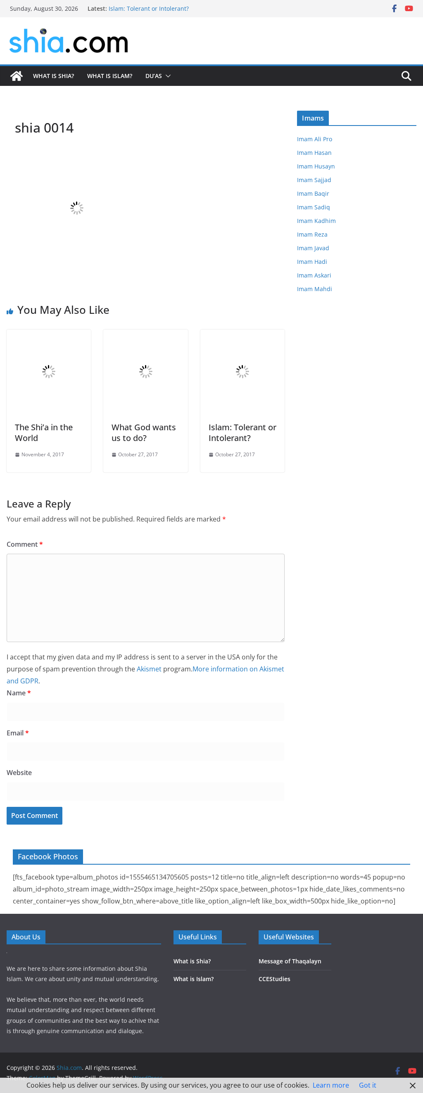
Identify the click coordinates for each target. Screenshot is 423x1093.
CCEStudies (274, 979)
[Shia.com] (16, 76)
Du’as (153, 76)
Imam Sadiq (313, 207)
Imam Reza (312, 234)
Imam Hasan (314, 152)
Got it (367, 1085)
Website (19, 772)
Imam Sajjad (314, 180)
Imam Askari (314, 275)
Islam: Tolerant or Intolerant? (149, 8)
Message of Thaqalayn (290, 961)
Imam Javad (313, 248)
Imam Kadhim (316, 221)
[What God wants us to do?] (145, 335)
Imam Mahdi (314, 289)
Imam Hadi (312, 262)
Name (19, 692)
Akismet (149, 668)
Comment (25, 544)
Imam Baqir (313, 193)
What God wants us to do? (144, 432)
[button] (166, 76)
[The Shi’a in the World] (49, 335)
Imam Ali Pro (314, 139)
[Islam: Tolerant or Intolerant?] (242, 335)
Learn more (331, 1085)
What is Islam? (109, 76)
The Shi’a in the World (44, 432)
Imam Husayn (316, 166)
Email (18, 732)
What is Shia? (53, 76)
